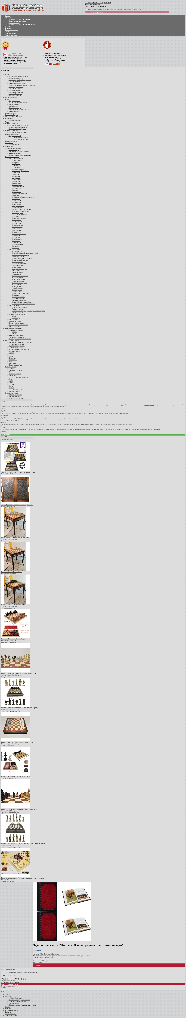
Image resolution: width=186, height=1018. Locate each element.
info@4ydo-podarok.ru (8, 969)
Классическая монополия (20, 377)
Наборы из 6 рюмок (15, 395)
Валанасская (16, 200)
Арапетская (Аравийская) (20, 171)
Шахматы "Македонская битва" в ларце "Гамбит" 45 (18, 673)
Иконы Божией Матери (16, 158)
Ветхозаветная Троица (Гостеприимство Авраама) (28, 311)
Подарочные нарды (15, 108)
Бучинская (15, 195)
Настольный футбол (11, 123)
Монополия (12, 375)
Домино (11, 382)
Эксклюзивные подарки (13, 148)
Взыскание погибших (19, 214)
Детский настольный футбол (18, 125)
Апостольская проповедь (20, 255)
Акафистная (16, 164)
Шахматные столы (11, 141)
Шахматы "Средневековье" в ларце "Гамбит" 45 (17, 742)
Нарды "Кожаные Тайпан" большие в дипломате (17, 505)
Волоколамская (17, 227)
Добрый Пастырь (18, 265)
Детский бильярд (14, 144)
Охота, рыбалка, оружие (17, 335)
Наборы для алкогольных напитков (20, 342)
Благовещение (17, 185)
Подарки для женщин (12, 134)
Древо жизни (16, 267)
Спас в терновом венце (20, 276)
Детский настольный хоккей (18, 132)
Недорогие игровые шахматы (18, 76)
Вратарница (16, 237)
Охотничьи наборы (15, 153)
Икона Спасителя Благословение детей (25, 253)
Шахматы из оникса (15, 88)
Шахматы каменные (15, 81)
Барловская (16, 181)
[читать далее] (148, 405)
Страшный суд (17, 251)
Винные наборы (14, 150)
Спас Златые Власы (18, 279)
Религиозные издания (16, 330)
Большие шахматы (15, 95)
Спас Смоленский (18, 286)
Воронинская (16, 232)
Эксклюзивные (14, 111)
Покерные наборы (15, 374)
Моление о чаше (17, 272)
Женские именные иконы (17, 314)
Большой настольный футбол (18, 127)
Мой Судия (16, 270)
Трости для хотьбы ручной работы (20, 349)
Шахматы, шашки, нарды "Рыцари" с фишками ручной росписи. (22, 878)
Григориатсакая (17, 244)
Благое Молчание (18, 256)
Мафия (11, 386)
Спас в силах (16, 284)
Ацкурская (16, 178)
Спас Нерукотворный (19, 283)
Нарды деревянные (15, 104)
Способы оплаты (10, 33)
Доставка (8, 28)
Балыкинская (16, 179)
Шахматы (8, 74)
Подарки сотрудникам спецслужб (20, 155)
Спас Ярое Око (17, 290)
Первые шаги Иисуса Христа (22, 258)
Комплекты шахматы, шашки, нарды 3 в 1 (22, 85)
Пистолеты (12, 358)
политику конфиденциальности (132, 9)
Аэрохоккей (9, 118)
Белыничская (16, 183)
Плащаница (16, 295)
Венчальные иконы (15, 321)
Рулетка (11, 384)
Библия (14, 332)
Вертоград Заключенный (20, 211)
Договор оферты (14, 23)
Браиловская (16, 192)
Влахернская (16, 223)
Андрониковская (18, 169)
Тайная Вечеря (17, 291)
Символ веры (16, 274)
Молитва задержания (19, 300)
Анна (14, 316)
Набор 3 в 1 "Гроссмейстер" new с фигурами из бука (18, 472)
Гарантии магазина (11, 35)
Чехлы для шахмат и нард (13, 116)
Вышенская (16, 241)
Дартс (7, 122)
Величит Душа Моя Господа (21, 209)
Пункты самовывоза (11, 30)
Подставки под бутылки (17, 346)
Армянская (16, 172)
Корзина (3, 988)
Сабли (11, 356)
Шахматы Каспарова (15, 94)
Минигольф (8, 146)
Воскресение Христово (20, 260)
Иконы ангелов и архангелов (18, 325)
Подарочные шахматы (16, 78)
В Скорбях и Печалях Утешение (23, 197)
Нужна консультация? (8, 986)
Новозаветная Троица (19, 307)
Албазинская (16, 165)
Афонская (15, 174)
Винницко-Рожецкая (19, 218)
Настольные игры (10, 367)
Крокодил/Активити (15, 370)
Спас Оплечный (17, 277)
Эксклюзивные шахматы (17, 83)
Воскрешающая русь (19, 234)
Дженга (11, 368)
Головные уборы (14, 351)
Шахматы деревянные (16, 87)
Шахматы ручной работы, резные (20, 80)
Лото (10, 379)
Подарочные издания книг (13, 328)
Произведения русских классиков (20, 339)
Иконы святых (13, 319)
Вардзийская (16, 202)
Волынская (16, 228)
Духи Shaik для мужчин (20, 139)
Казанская (15, 248)
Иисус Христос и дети (19, 269)
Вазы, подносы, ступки (16, 398)
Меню (3, 989)
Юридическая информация (17, 21)
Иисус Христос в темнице (21, 293)
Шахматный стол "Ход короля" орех (13, 604)
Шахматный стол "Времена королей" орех (15, 537)
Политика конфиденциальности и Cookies (22, 24)
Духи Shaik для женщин (20, 137)
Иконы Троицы (14, 305)
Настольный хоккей (11, 130)
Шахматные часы (10, 113)
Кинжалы (12, 354)
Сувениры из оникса (11, 393)
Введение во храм (18, 206)
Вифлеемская (16, 220)
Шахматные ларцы (11, 97)
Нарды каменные (14, 101)
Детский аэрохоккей (15, 120)
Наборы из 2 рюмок (15, 396)
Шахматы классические (16, 92)
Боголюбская (16, 188)
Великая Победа (17, 207)
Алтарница (16, 167)
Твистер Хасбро (17, 389)
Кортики (11, 353)
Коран (14, 333)
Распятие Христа (18, 298)
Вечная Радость (17, 213)
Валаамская (16, 199)
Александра (16, 318)
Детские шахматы (14, 90)
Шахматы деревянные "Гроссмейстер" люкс (15, 776)
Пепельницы (13, 360)
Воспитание (16, 235)
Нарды (7, 99)
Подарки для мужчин (12, 340)
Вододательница (17, 225)
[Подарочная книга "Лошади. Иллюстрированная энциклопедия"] (47, 911)
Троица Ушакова (17, 312)
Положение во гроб (18, 297)
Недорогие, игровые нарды (18, 102)
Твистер (11, 388)
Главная (7, 16)
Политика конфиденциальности (19, 19)
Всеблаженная (17, 239)
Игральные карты (14, 391)
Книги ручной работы (16, 347)
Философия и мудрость (16, 337)
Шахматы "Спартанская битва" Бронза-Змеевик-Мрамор (19, 708)
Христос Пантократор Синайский (23, 304)
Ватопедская (16, 204)
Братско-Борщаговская (19, 193)
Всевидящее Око (17, 262)
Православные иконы (12, 157)
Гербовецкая (16, 242)
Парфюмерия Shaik (15, 136)
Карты (11, 381)
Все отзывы (5, 436)
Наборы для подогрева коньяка (19, 151)
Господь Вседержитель (20, 263)
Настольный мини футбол (17, 129)
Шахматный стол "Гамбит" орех (11, 572)
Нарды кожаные (14, 106)
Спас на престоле (18, 281)
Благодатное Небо (18, 186)
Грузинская (16, 246)
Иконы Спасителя (14, 249)
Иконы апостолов (14, 326)
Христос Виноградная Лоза (21, 302)
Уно (10, 372)
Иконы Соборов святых (16, 323)
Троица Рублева (17, 309)
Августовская (17, 160)
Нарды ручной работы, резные (19, 109)
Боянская (15, 190)
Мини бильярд (9, 143)
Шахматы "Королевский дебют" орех (13, 639)
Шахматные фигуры (11, 115)
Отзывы (7, 26)
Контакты (8, 31)
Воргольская (16, 230)
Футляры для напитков (16, 344)
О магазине (8, 17)
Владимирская (17, 221)
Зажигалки (12, 363)
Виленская (15, 216)
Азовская (15, 162)
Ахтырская (16, 176)
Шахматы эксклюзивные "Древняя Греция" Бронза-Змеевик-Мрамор (23, 843)
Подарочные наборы (15, 365)
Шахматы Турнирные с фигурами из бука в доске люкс (19, 809)
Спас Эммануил (17, 288)
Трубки (11, 361)
